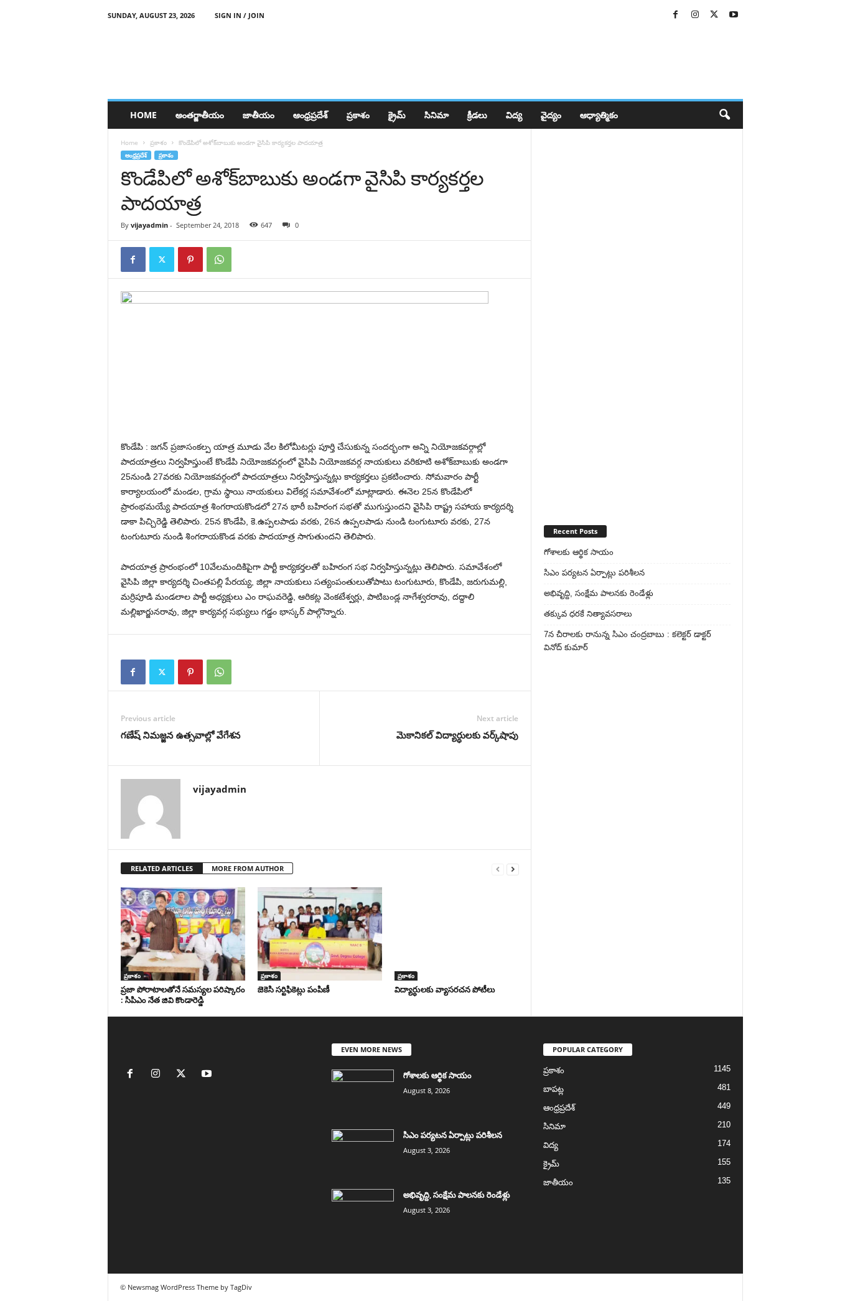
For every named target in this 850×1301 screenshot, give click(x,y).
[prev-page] (498, 868)
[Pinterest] (190, 259)
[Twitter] (714, 15)
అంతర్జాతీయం (199, 115)
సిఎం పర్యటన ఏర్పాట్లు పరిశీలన (594, 572)
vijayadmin (149, 225)
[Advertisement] (637, 315)
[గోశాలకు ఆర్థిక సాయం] (363, 1093)
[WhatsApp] (219, 259)
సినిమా (436, 115)
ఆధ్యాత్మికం (599, 115)
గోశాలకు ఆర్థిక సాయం (579, 552)
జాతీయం (258, 115)
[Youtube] (733, 15)
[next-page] (513, 868)
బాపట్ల (553, 1089)
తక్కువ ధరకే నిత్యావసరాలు (588, 613)
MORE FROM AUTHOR (248, 868)
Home (143, 115)
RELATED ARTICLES (162, 868)
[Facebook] (675, 15)
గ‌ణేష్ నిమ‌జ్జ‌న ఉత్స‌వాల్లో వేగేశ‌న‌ (181, 735)
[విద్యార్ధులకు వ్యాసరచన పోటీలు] (457, 934)
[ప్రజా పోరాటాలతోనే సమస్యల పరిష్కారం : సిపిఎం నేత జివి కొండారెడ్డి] (183, 934)
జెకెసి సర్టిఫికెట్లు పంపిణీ (294, 989)
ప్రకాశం (358, 115)
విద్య (514, 115)
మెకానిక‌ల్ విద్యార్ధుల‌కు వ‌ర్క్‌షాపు (457, 735)
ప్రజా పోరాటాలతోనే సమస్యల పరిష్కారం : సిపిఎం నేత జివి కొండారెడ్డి (183, 994)
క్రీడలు (477, 115)
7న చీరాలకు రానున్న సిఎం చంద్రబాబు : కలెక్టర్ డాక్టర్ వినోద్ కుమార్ (627, 641)
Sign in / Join (239, 15)
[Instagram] (695, 15)
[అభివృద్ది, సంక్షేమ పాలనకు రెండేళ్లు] (363, 1212)
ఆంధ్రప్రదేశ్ (310, 115)
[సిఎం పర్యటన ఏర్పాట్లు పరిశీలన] (363, 1152)
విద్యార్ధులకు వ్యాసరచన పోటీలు (445, 989)
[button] (724, 115)
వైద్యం (551, 115)
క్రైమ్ (397, 115)
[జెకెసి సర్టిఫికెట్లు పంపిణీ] (320, 934)
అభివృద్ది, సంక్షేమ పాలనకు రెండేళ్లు (598, 593)
